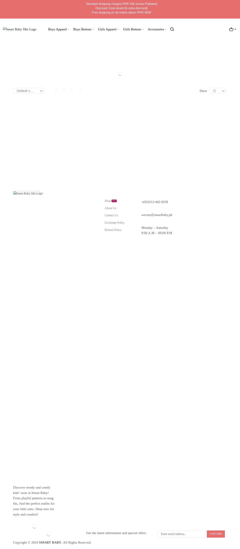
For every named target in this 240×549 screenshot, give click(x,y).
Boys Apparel (57, 29)
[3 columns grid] (60, 90)
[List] (84, 90)
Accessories (156, 29)
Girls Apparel (107, 29)
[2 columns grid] (52, 90)
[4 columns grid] (68, 90)
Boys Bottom (82, 29)
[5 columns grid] (76, 90)
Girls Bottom (132, 29)
